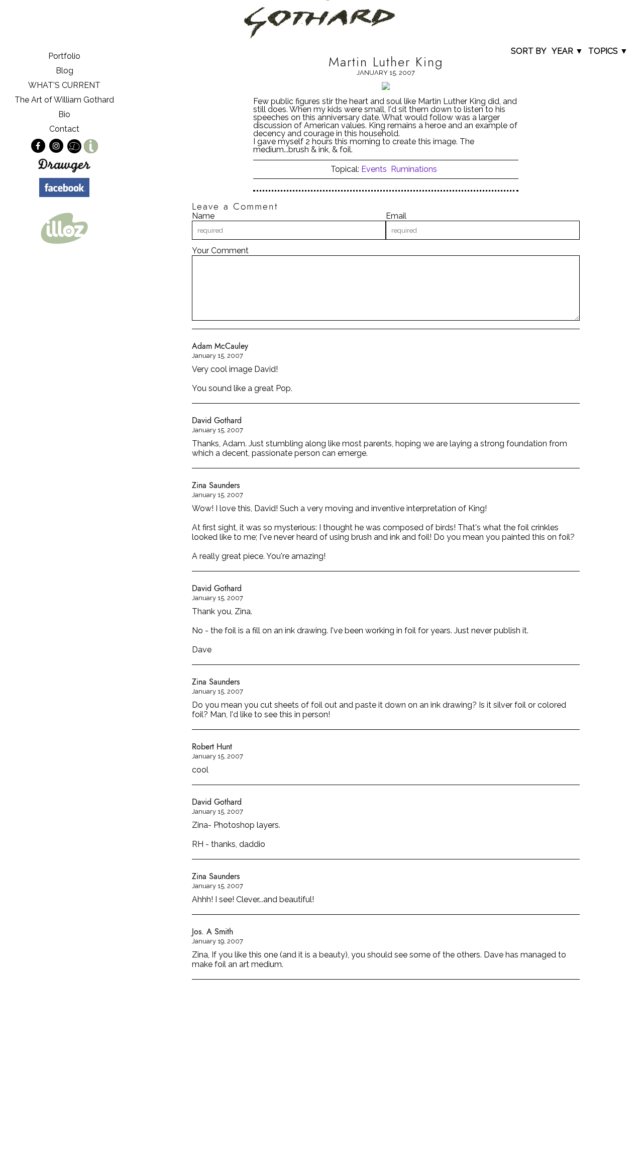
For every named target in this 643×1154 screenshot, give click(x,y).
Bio (64, 114)
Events (374, 169)
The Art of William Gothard (64, 100)
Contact (64, 129)
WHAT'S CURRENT (64, 85)
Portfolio (64, 56)
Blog (64, 70)
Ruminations (414, 169)
